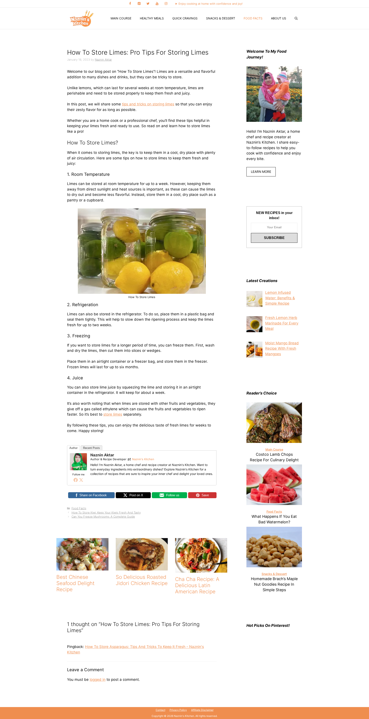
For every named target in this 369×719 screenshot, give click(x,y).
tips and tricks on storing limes (148, 104)
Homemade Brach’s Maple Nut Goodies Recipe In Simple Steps (274, 584)
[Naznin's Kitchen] (82, 18)
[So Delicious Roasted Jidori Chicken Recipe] (142, 568)
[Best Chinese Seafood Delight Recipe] (82, 568)
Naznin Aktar (102, 455)
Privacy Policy (178, 710)
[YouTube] (157, 3)
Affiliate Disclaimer (202, 710)
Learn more (261, 172)
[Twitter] (148, 3)
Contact (160, 710)
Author (73, 448)
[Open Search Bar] (296, 18)
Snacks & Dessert (220, 18)
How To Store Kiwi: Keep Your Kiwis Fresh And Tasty (106, 512)
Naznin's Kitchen (143, 459)
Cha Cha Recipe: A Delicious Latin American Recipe (197, 585)
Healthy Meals (152, 18)
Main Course (121, 18)
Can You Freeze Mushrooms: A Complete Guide (103, 516)
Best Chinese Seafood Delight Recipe (75, 583)
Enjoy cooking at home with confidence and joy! (211, 3)
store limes (112, 414)
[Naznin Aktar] (78, 469)
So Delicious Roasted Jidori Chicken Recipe (142, 580)
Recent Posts (91, 448)
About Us (278, 18)
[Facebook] (130, 3)
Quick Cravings (185, 18)
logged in (97, 679)
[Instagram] (166, 3)
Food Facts (253, 18)
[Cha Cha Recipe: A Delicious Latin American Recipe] (201, 570)
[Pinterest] (139, 3)
